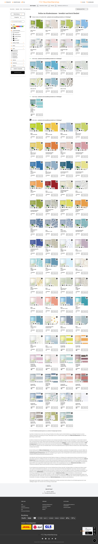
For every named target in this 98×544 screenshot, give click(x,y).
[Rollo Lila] (19, 26)
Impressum (23, 506)
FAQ (22, 509)
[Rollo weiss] (11, 26)
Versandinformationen (46, 506)
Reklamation (44, 507)
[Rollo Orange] (16, 26)
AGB (22, 504)
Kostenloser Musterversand (47, 504)
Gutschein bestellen (67, 507)
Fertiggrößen (16, 17)
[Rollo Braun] (11, 28)
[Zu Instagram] (45, 538)
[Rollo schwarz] (14, 28)
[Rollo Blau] (21, 26)
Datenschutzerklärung (25, 507)
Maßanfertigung (17, 14)
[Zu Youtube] (49, 538)
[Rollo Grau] (13, 28)
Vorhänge (64, 442)
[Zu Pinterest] (55, 538)
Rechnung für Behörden (25, 511)
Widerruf (43, 509)
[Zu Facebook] (42, 538)
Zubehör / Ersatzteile (18, 68)
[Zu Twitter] (52, 538)
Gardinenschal (40, 471)
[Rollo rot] (18, 26)
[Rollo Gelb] (14, 26)
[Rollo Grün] (22, 26)
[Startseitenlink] (49, 2)
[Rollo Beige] (13, 26)
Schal (67, 474)
